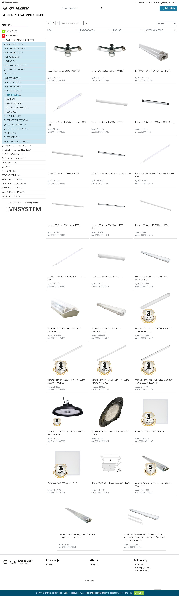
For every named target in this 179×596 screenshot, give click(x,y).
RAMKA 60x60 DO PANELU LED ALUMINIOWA (110, 483)
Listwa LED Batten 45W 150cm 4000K (151, 225)
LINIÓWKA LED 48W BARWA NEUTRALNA (152, 71)
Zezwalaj (139, 593)
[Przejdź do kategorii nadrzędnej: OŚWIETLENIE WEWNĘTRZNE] (48, 23)
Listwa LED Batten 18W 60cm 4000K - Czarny (155, 122)
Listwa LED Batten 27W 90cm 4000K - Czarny (111, 173)
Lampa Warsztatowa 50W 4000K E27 (64, 71)
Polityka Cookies (141, 570)
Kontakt (40, 15)
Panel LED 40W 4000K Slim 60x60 (149, 431)
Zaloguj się (169, 8)
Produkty (12, 15)
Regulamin (138, 564)
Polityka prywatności (143, 567)
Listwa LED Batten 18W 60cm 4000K (107, 122)
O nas (21, 15)
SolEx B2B (90, 581)
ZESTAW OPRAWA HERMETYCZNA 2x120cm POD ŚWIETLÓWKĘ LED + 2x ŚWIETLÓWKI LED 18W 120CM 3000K (144, 537)
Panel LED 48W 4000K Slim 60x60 (62, 483)
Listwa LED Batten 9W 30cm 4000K (106, 277)
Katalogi (30, 15)
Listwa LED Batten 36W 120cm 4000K (64, 225)
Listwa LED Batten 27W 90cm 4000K (63, 173)
